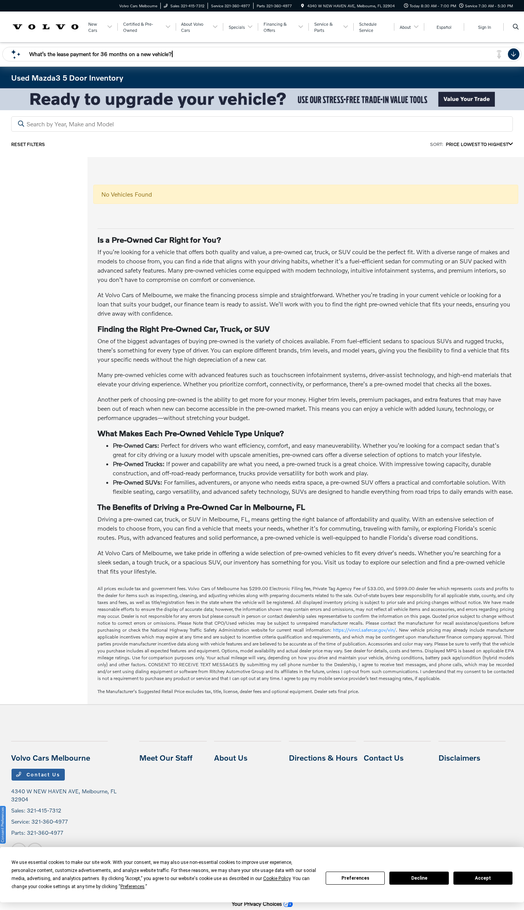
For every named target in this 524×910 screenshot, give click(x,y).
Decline (419, 878)
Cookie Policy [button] (276, 878)
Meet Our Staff (166, 757)
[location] (302, 5)
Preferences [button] (132, 886)
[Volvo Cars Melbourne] (46, 26)
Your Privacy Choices (257, 903)
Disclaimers (459, 757)
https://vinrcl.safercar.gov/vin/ (364, 630)
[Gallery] (262, 99)
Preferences (355, 878)
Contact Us (42, 774)
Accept (483, 878)
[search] (516, 26)
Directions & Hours (323, 757)
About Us (230, 757)
